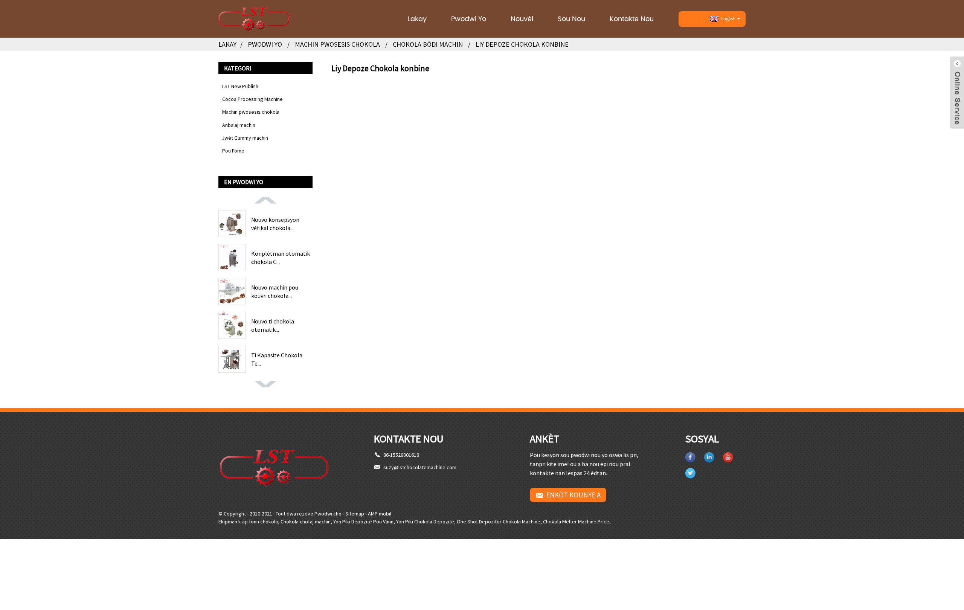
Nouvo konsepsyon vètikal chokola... (275, 224)
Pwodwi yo (468, 18)
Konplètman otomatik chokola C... (280, 257)
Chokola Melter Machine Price (576, 521)
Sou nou (571, 18)
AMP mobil (379, 513)
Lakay (417, 18)
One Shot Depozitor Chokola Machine (498, 521)
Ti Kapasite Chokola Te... (276, 359)
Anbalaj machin (238, 125)
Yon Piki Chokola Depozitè (425, 521)
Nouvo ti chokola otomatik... (272, 325)
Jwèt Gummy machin (245, 137)
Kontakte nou (632, 18)
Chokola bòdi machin (428, 44)
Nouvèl (522, 18)
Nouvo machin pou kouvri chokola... (274, 291)
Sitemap (354, 513)
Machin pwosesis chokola (337, 44)
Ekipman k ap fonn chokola (248, 521)
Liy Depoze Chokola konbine (522, 44)
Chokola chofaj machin (306, 521)
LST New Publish (240, 86)
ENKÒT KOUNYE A (573, 494)
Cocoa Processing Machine (252, 99)
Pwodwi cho (328, 513)
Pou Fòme (233, 150)
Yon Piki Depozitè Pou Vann (363, 521)
